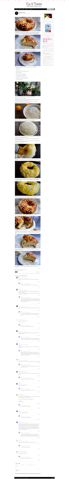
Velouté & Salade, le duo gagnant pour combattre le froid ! (33, 273)
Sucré (30, 13)
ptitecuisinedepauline (21, 319)
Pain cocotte (44, 60)
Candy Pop (19, 383)
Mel (18, 359)
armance (19, 289)
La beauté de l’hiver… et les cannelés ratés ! (20, 273)
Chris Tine (19, 440)
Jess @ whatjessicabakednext (22, 371)
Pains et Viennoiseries (26, 13)
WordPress (27, 477)
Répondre (39, 281)
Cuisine (22, 13)
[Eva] (48, 16)
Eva (21, 456)
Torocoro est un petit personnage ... (48, 32)
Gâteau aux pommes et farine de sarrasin (48, 59)
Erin (18, 330)
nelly (19, 343)
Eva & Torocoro (34, 4)
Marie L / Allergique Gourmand (22, 451)
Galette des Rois (22, 12)
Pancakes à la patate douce (46, 63)
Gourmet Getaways (21, 394)
